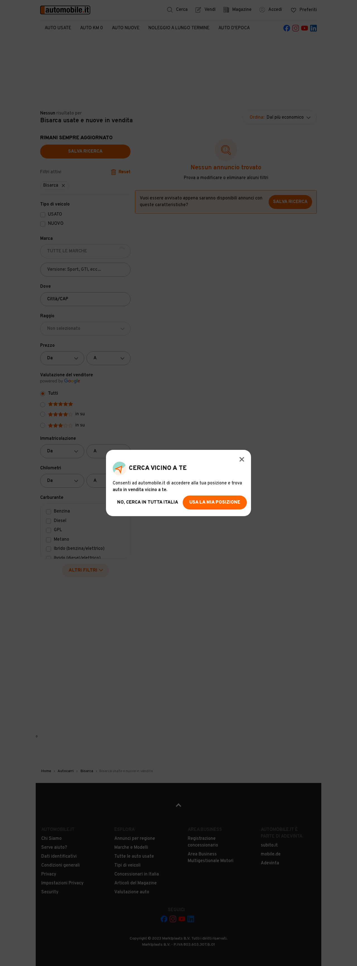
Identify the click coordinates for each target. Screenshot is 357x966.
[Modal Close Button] (242, 459)
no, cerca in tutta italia (147, 502)
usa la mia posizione (214, 502)
